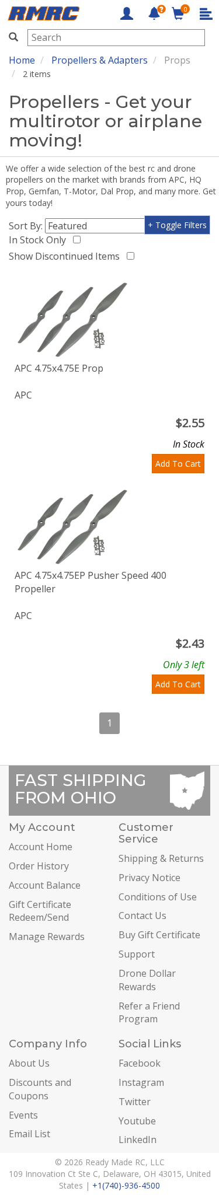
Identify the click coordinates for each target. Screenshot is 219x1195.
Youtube (137, 1120)
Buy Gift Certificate (159, 934)
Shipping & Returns (161, 858)
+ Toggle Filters (177, 224)
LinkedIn (138, 1139)
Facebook (140, 1063)
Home (22, 60)
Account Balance (45, 885)
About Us (29, 1063)
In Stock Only (40, 239)
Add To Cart (178, 463)
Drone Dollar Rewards (147, 980)
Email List (29, 1133)
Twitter (135, 1101)
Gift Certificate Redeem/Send (40, 911)
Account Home (40, 846)
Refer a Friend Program (149, 1013)
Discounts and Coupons (40, 1089)
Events (23, 1115)
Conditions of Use (158, 896)
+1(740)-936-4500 (126, 1185)
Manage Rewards (47, 936)
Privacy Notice (149, 877)
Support (137, 954)
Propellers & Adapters (99, 60)
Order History (39, 865)
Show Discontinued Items (66, 256)
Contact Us (142, 915)
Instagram (141, 1082)
